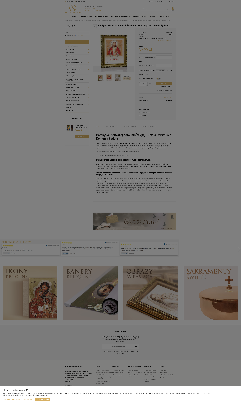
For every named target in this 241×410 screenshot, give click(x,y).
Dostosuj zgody (28, 399)
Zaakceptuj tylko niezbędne (12, 399)
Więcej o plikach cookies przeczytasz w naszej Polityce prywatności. (25, 395)
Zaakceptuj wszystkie (42, 399)
